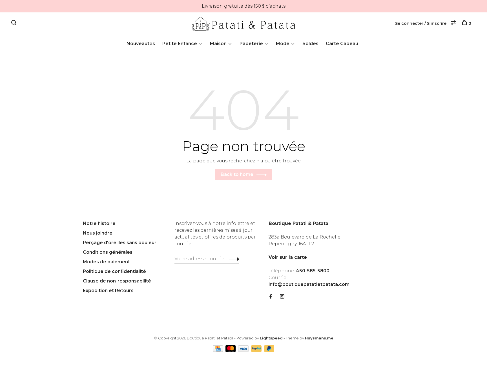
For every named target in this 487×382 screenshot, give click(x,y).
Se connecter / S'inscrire (420, 23)
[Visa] (244, 350)
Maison (218, 43)
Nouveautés (141, 43)
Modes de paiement (106, 261)
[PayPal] (257, 350)
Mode (282, 43)
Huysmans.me (319, 338)
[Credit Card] (218, 350)
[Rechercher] (14, 23)
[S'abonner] (232, 259)
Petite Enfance (179, 43)
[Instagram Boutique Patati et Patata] (282, 296)
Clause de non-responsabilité (117, 281)
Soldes (310, 43)
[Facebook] (271, 296)
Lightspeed (271, 338)
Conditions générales (107, 252)
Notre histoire (99, 223)
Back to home (237, 174)
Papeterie (251, 43)
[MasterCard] (231, 350)
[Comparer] (454, 23)
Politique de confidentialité (114, 271)
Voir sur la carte (288, 257)
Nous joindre (97, 233)
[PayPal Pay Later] (269, 350)
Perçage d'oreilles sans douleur (119, 242)
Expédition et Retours (108, 290)
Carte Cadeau (342, 43)
